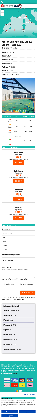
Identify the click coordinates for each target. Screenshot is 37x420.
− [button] (2, 14)
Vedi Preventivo (27, 293)
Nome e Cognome (7, 229)
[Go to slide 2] (14, 111)
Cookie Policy (20, 299)
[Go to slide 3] (16, 111)
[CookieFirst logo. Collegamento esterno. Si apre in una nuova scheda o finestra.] (2, 396)
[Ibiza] (6, 29)
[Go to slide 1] (11, 111)
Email (3, 237)
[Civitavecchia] (29, 20)
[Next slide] (32, 95)
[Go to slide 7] (25, 111)
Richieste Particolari (18, 283)
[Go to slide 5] (21, 111)
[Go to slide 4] (18, 111)
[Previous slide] (4, 95)
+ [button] (2, 11)
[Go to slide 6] (23, 111)
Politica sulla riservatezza (29, 394)
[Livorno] (26, 15)
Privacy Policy (8, 299)
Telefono (4, 245)
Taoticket (14, 373)
